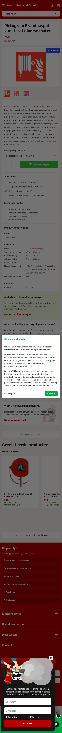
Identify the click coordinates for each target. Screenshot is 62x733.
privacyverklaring (19, 363)
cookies (46, 360)
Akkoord (51, 393)
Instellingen (9, 393)
